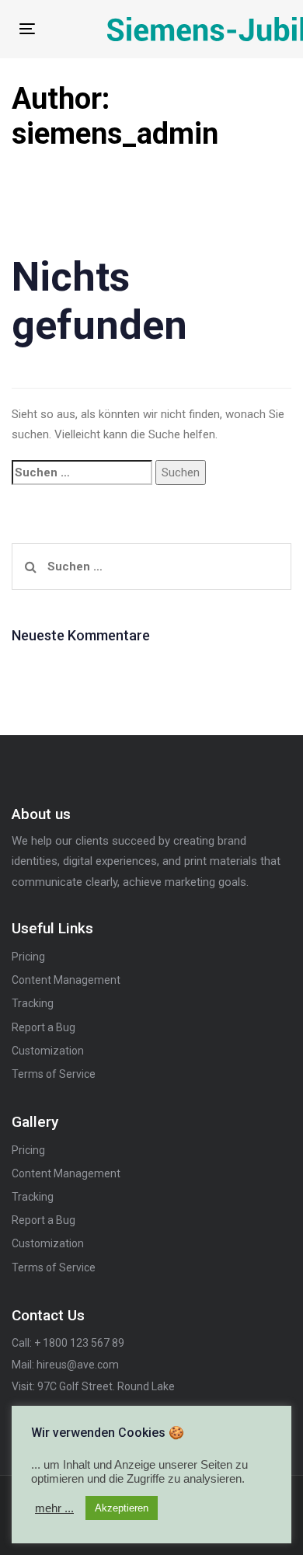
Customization (48, 1050)
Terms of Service (54, 1074)
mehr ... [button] (54, 1508)
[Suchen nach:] (82, 472)
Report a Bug (43, 1027)
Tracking (33, 1003)
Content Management (66, 980)
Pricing (28, 956)
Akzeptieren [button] (121, 1508)
